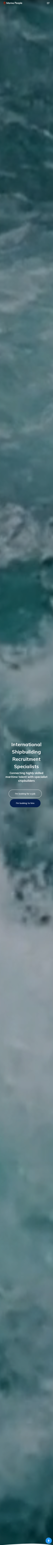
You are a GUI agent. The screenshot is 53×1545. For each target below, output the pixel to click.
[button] (48, 3)
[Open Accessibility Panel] (49, 1541)
